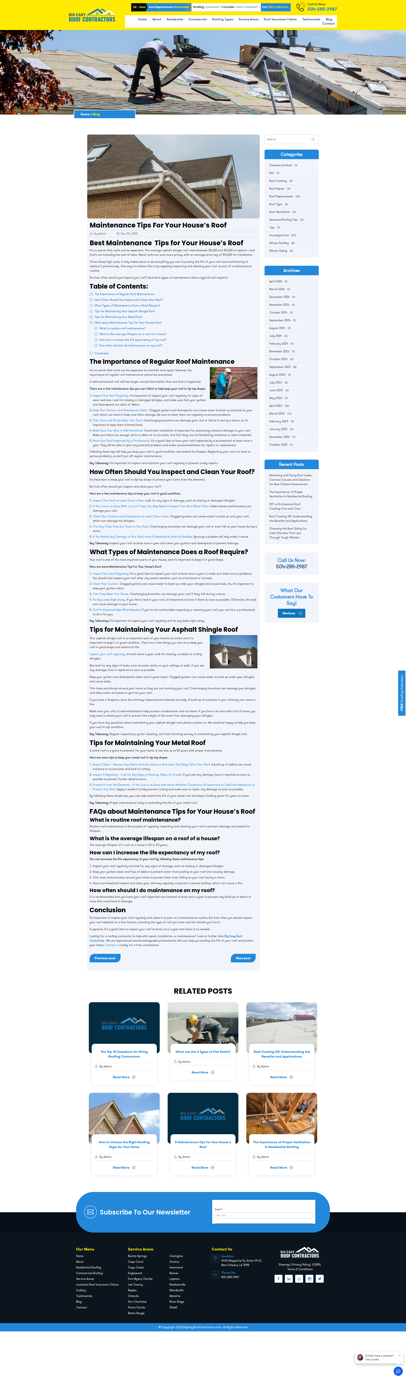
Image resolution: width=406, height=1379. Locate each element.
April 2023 (275, 406)
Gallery (81, 1290)
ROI (271, 173)
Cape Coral (135, 1262)
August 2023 (277, 375)
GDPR (316, 1265)
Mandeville (176, 1290)
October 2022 (278, 445)
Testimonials (311, 19)
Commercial (197, 19)
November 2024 (279, 305)
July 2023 (275, 382)
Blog (329, 19)
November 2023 (279, 351)
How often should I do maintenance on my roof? (130, 345)
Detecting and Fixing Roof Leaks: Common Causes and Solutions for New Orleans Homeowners (290, 479)
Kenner (174, 1273)
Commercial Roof (280, 165)
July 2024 (275, 336)
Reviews (289, 613)
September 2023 (280, 367)
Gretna (174, 1262)
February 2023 (278, 421)
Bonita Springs (137, 1256)
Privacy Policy (301, 1265)
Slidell (173, 1307)
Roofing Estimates (402, 693)
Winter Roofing (279, 243)
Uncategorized (279, 235)
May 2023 (275, 398)
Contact (328, 23)
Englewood (135, 1273)
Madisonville (178, 1285)
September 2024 (280, 320)
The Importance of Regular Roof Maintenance (124, 294)
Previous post (105, 958)
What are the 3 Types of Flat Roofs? (203, 1052)
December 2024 (279, 297)
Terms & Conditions (300, 1269)
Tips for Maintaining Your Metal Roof (118, 317)
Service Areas (248, 19)
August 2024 (277, 328)
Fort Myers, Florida (140, 1279)
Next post (243, 958)
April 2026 (275, 281)
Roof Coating (278, 181)
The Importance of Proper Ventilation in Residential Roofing (290, 494)
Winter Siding (278, 251)
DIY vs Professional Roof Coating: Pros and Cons (285, 506)
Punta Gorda (136, 1307)
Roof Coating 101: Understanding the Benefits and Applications (290, 519)
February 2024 (278, 344)
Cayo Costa (136, 1267)
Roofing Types (222, 19)
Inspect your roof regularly (107, 654)
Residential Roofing (88, 1267)
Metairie (175, 1296)
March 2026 (277, 289)
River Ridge (177, 1302)
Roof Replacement (281, 196)
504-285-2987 (322, 9)
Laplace (175, 1279)
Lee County (135, 1285)
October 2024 (278, 312)
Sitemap (284, 1265)
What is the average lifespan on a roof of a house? (133, 334)
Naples (132, 1290)
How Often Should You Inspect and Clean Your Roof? (129, 300)
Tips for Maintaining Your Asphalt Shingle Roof (125, 311)
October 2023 (278, 359)
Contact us (112, 945)
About (156, 19)
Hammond (176, 1267)
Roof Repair (277, 189)
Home (142, 19)
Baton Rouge (136, 1313)
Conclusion (102, 353)
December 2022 (279, 437)
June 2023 (276, 390)
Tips (272, 227)
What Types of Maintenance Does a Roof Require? (127, 305)
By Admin (100, 234)
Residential (175, 19)
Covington (176, 1256)
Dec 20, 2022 (129, 234)
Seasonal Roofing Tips (283, 220)
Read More (121, 1077)
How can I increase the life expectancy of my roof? (133, 340)
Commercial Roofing (89, 1273)
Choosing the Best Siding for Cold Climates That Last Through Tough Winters (288, 533)
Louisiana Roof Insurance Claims (97, 1285)
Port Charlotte (137, 1302)
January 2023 (278, 429)
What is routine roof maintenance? (122, 328)
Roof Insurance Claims (280, 19)
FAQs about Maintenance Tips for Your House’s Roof (128, 323)
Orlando (133, 1296)
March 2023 (277, 414)
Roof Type (275, 204)
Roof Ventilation (279, 212)
